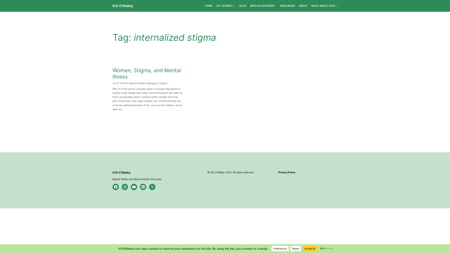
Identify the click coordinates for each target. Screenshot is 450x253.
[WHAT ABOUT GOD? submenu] (337, 6)
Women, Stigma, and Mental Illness (146, 73)
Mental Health (137, 83)
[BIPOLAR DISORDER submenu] (275, 6)
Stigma (163, 83)
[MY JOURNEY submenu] (234, 6)
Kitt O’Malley (122, 6)
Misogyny (152, 83)
